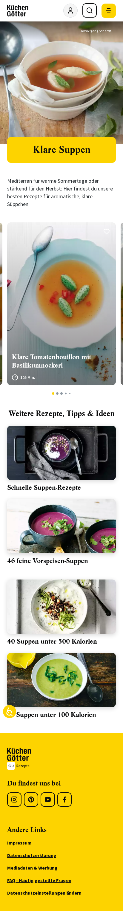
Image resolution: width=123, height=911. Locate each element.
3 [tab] (62, 393)
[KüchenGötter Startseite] (17, 10)
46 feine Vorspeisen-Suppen (47, 561)
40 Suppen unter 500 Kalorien (52, 641)
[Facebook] (64, 799)
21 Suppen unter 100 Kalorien (51, 714)
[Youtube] (48, 799)
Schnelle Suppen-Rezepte (44, 487)
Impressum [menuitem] (19, 843)
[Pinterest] (31, 799)
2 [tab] (57, 393)
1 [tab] (53, 393)
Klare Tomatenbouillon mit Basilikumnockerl (51, 361)
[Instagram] (14, 799)
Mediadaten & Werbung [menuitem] (32, 868)
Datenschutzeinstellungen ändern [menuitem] (44, 893)
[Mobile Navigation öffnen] (109, 11)
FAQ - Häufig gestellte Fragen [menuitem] (39, 880)
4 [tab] (65, 393)
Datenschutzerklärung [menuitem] (31, 855)
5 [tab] (69, 393)
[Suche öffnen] (89, 10)
